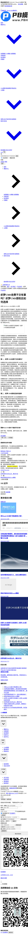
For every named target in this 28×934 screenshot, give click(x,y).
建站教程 (8, 88)
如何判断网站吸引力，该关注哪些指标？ (15, 694)
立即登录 (3, 815)
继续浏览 (11, 932)
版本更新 (3, 150)
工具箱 (5, 228)
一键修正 (14, 821)
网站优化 (13, 88)
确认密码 (3, 829)
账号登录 (3, 799)
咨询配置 (7, 492)
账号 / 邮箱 (4, 805)
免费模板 (3, 53)
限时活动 (13, 670)
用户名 (2, 817)
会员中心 (6, 736)
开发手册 (8, 119)
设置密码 (3, 827)
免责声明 (13, 668)
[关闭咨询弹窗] (1, 882)
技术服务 (3, 57)
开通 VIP (8, 451)
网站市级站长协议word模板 (8, 477)
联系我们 (24, 668)
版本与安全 (7, 255)
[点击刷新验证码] (20, 811)
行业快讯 (19, 286)
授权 (6, 161)
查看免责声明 (13, 788)
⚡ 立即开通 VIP (5, 284)
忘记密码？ (13, 813)
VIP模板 (8, 53)
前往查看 (20, 4)
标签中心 (6, 735)
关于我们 (13, 286)
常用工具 (3, 119)
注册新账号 (3, 830)
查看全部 (3, 501)
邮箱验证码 (4, 823)
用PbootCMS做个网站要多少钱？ (13, 687)
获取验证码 (18, 825)
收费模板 (13, 53)
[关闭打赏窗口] (1, 439)
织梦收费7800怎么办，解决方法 (9, 473)
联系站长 (3, 451)
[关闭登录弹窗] (2, 797)
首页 (2, 22)
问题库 (5, 200)
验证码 (2, 809)
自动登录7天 (5, 813)
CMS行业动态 (4, 453)
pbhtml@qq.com (5, 470)
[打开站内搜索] (4, 152)
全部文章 (3, 668)
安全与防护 (9, 150)
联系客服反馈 (8, 6)
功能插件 (3, 55)
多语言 (2, 161)
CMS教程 (3, 88)
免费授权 (13, 119)
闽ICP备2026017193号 (12, 793)
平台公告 (3, 670)
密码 (2, 807)
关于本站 (8, 668)
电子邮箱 (3, 819)
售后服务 (18, 668)
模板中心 (6, 168)
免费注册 (9, 799)
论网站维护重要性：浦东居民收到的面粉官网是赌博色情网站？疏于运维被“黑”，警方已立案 (15, 690)
